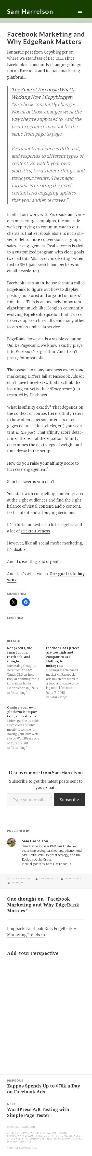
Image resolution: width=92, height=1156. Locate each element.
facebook (17, 882)
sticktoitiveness (35, 531)
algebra (67, 524)
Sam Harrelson (30, 11)
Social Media (73, 878)
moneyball (36, 524)
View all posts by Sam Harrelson (45, 864)
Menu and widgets (80, 11)
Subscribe (69, 799)
